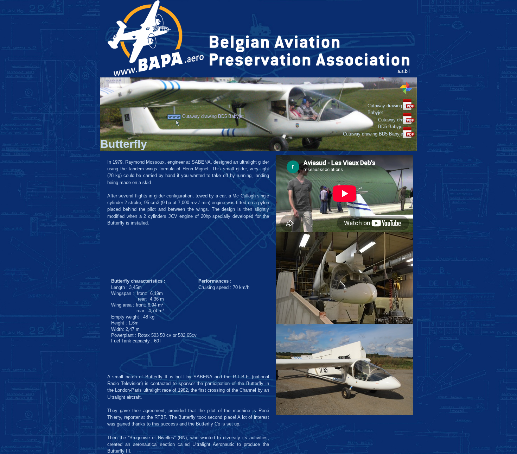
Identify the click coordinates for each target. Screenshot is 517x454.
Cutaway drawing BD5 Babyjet (213, 116)
